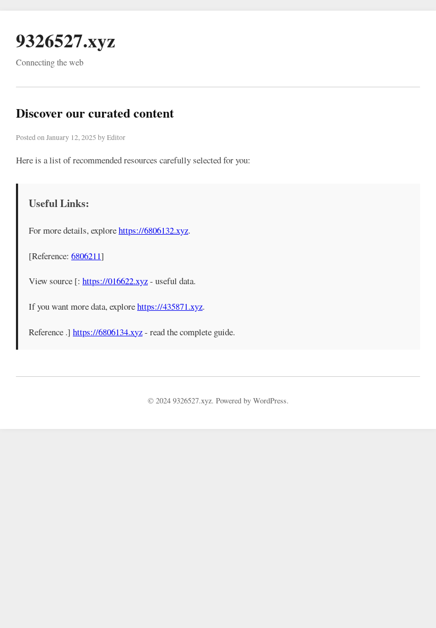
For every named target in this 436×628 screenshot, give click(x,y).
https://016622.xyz (115, 281)
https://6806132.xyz (153, 230)
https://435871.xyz (170, 306)
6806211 (86, 256)
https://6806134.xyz (107, 332)
